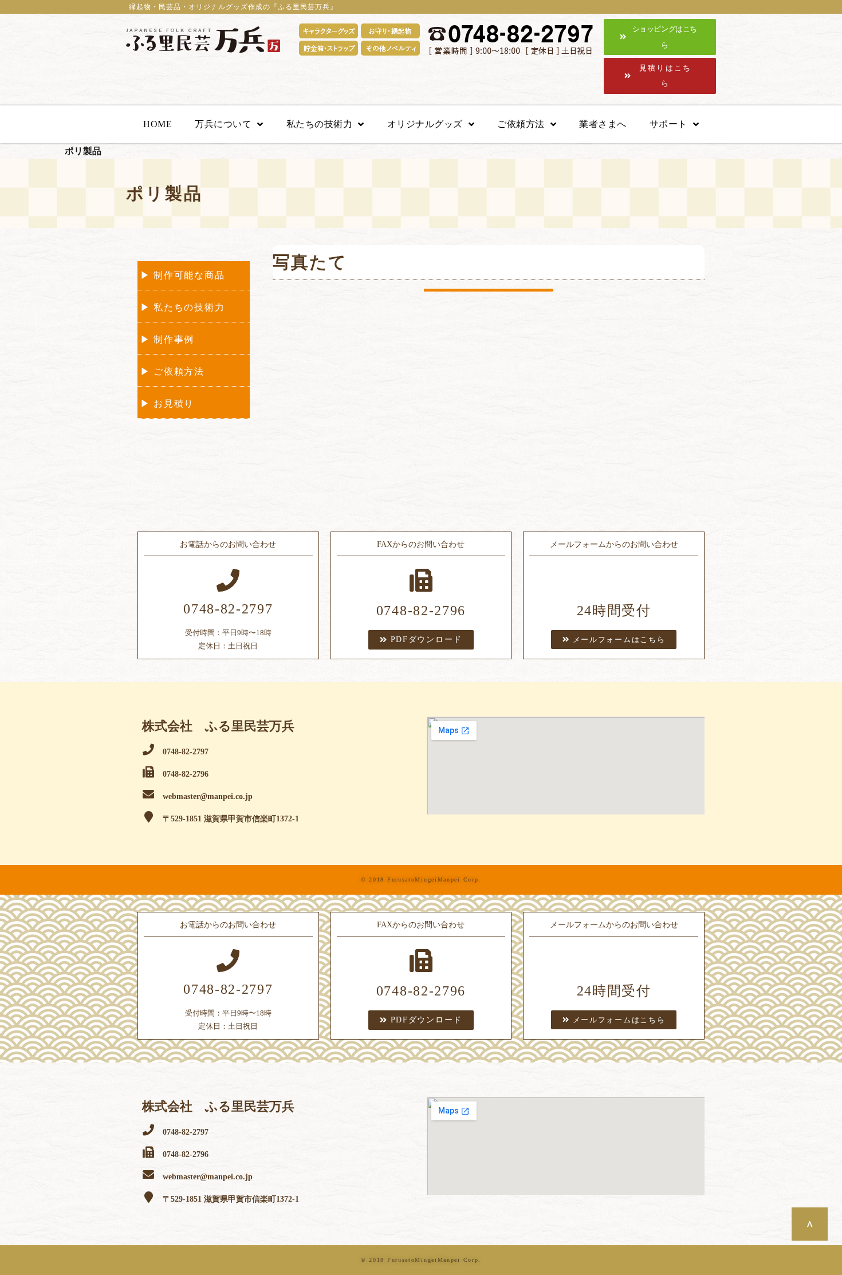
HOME (157, 124)
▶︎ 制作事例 (167, 339)
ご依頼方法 (521, 124)
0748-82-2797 (228, 608)
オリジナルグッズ (425, 124)
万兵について (223, 124)
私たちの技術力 (319, 124)
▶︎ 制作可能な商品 (182, 275)
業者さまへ (603, 124)
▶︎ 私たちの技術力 (182, 307)
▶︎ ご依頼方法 (172, 371)
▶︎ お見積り (167, 403)
